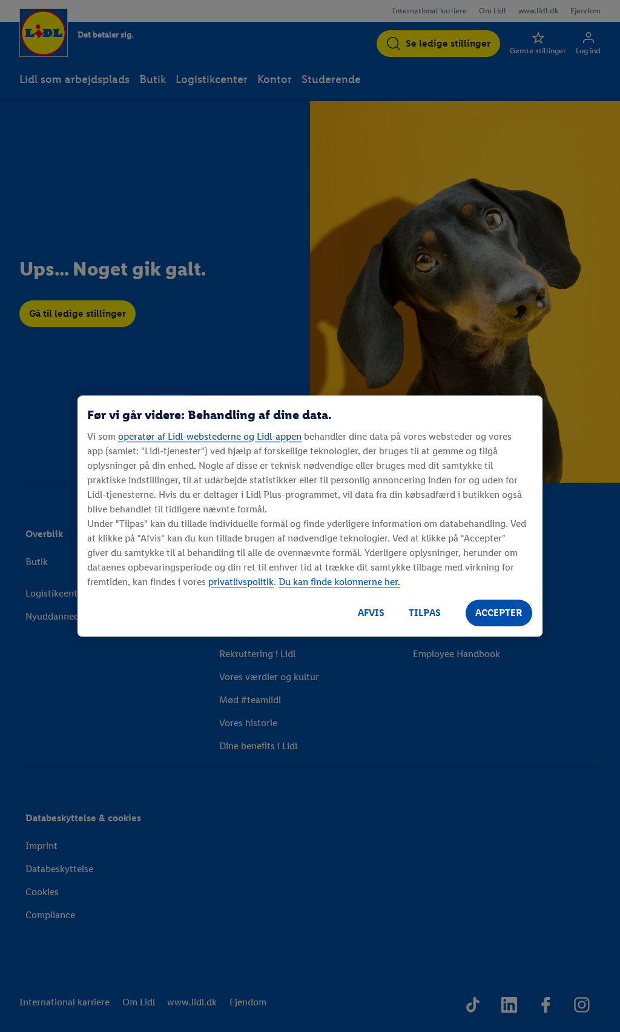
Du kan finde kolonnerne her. (339, 581)
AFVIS (371, 612)
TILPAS (425, 612)
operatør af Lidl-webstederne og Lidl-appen (210, 436)
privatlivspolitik (241, 581)
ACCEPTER (499, 612)
